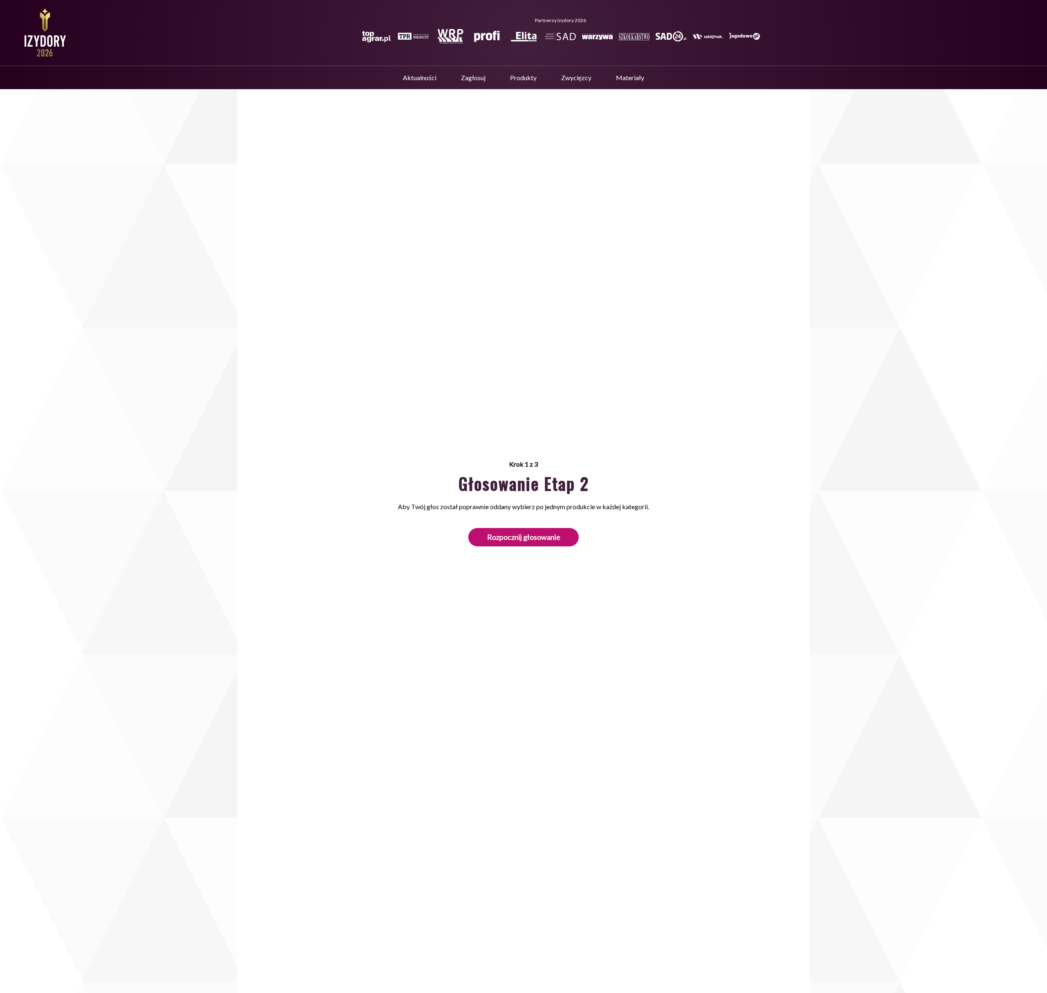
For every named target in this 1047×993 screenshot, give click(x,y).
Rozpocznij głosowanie (523, 536)
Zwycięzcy (576, 77)
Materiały (630, 77)
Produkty (523, 77)
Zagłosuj (473, 77)
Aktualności (419, 77)
